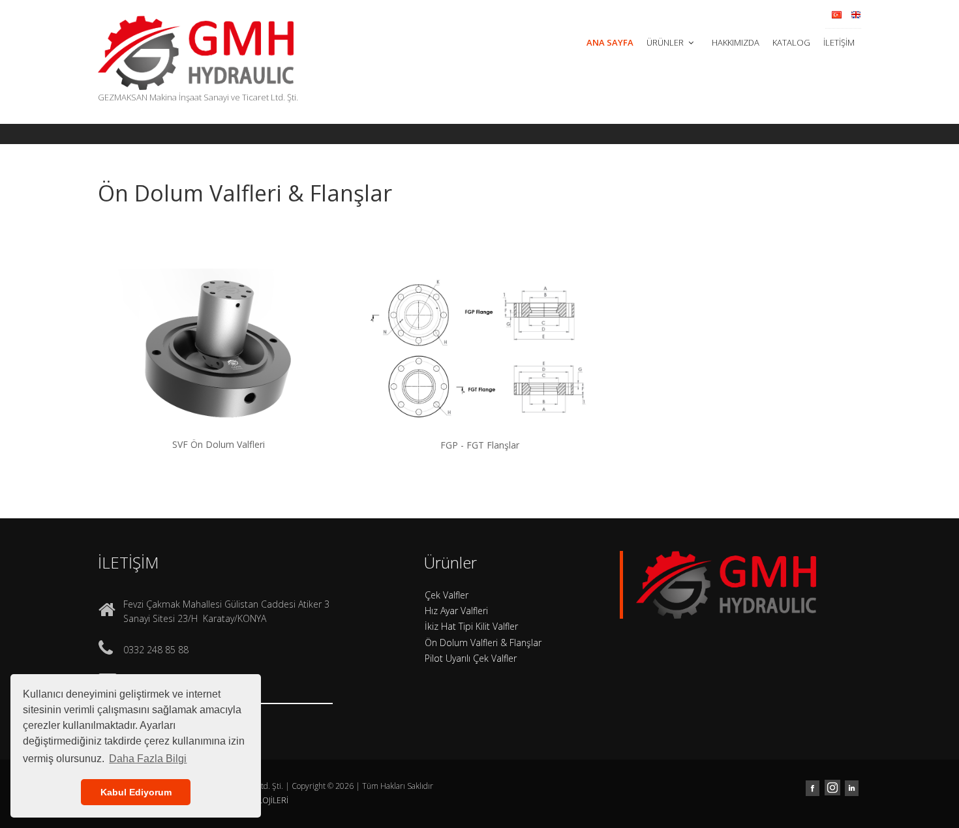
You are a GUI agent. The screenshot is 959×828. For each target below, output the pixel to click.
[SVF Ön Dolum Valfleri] (219, 363)
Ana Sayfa (609, 42)
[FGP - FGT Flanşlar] (479, 364)
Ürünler (666, 42)
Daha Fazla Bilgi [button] (148, 758)
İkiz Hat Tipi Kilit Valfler (471, 626)
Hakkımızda (735, 42)
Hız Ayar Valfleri (456, 610)
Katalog (791, 42)
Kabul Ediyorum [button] (136, 792)
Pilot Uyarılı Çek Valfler (471, 658)
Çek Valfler (446, 595)
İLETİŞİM (839, 42)
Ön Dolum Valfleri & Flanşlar (483, 642)
